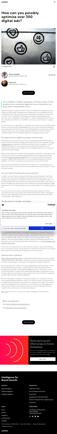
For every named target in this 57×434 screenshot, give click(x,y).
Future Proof (32, 394)
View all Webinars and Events (37, 391)
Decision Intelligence (7, 391)
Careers (3, 412)
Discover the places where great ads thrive (17, 304)
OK (42, 228)
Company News (5, 418)
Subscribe (4, 420)
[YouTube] (35, 417)
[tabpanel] (14, 391)
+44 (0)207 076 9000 (35, 413)
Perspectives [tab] (33, 385)
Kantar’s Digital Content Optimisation (11, 258)
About (3, 410)
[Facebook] (33, 417)
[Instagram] (30, 417)
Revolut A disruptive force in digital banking (41, 399)
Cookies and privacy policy (39, 424)
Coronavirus (32, 402)
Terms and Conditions (25, 424)
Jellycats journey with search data (38, 397)
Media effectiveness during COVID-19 (16, 308)
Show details (48, 223)
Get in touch (4, 291)
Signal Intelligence (6, 388)
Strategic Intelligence (7, 394)
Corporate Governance (7, 426)
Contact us (4, 415)
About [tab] (3, 406)
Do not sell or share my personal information (15, 228)
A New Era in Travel (34, 388)
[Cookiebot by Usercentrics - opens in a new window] (48, 205)
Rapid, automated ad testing (16, 157)
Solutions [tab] (4, 385)
